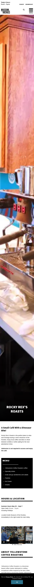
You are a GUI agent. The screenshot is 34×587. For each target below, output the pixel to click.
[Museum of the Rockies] (8, 11)
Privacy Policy (9, 577)
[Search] (23, 9)
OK (17, 582)
